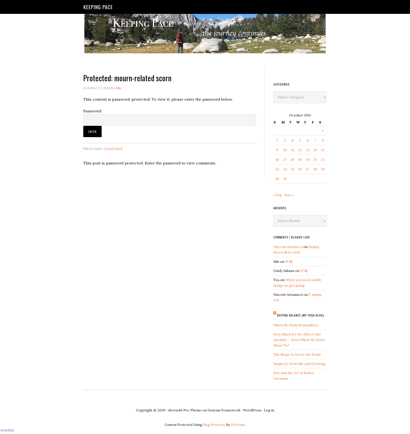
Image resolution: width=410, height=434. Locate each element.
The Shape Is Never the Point (297, 354)
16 (277, 159)
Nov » (289, 195)
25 (292, 169)
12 (300, 150)
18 (292, 159)
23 (277, 169)
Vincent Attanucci (288, 247)
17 (285, 159)
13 (307, 150)
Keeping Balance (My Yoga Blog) (300, 315)
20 (308, 159)
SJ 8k (289, 261)
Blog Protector (214, 425)
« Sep (277, 195)
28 (315, 169)
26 (300, 169)
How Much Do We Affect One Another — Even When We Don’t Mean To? (299, 339)
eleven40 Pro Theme (185, 410)
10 (285, 150)
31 (285, 179)
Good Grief (113, 149)
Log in (269, 410)
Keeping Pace (98, 7)
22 (323, 159)
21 (315, 159)
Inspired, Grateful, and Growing (299, 363)
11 (292, 150)
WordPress (252, 410)
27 (307, 169)
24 (285, 169)
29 (323, 169)
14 (315, 150)
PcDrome (238, 425)
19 (300, 159)
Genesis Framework (224, 410)
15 (322, 150)
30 (277, 179)
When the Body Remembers (295, 325)
